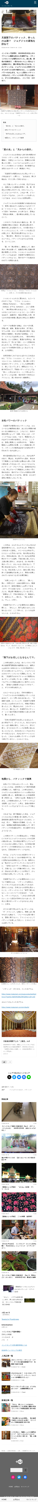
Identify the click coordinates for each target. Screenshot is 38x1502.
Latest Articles (11, 1450)
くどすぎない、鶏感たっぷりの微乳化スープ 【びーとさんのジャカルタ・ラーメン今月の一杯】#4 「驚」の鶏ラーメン (23, 1435)
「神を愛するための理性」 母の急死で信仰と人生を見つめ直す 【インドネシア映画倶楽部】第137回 (23, 1420)
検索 (25, 1470)
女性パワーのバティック (13, 130)
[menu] (35, 2)
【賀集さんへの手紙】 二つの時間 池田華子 (17, 1216)
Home (3, 1450)
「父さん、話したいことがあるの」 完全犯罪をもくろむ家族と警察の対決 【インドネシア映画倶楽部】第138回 (24, 1406)
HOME (11, 1487)
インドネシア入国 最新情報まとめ (14, 1345)
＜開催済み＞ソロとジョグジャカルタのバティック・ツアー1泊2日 (24, 1289)
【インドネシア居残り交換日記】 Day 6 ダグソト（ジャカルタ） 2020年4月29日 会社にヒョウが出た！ (19, 1128)
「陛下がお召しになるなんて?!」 (15, 134)
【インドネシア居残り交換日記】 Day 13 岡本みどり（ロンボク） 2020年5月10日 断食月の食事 (19, 1276)
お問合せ (17, 1487)
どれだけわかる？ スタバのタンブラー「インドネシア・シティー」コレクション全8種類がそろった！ (23, 1375)
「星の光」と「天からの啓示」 (15, 126)
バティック (28, 1090)
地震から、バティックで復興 (14, 138)
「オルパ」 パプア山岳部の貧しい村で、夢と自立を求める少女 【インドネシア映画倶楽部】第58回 (12, 1300)
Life (21, 47)
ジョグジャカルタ (17, 1090)
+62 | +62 (16, 1497)
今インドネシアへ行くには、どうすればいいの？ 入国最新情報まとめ (23, 1387)
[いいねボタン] (4, 1062)
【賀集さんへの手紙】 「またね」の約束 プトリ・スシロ (18, 1188)
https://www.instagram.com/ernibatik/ (15, 1007)
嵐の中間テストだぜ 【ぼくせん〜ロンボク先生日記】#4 (18, 1159)
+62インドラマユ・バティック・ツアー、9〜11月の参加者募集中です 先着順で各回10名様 (23, 1362)
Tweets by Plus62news (10, 1319)
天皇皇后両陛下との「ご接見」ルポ (16, 1041)
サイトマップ (25, 1487)
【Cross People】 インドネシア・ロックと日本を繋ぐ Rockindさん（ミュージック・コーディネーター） (19, 1246)
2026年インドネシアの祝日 (12, 1350)
